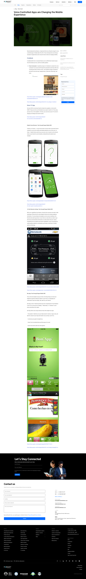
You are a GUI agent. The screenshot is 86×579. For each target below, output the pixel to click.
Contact (69, 553)
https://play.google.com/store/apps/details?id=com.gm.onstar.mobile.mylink (43, 286)
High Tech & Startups (55, 538)
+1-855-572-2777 (72, 530)
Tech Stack (69, 545)
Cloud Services (6, 544)
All (15, 5)
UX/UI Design (23, 532)
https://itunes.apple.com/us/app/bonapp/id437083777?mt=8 (39, 444)
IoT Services (6, 550)
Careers (69, 547)
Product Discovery (7, 534)
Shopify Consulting (24, 548)
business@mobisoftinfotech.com (61, 500)
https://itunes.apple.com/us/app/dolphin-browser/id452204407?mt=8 (41, 200)
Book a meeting (58, 496)
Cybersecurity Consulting (25, 540)
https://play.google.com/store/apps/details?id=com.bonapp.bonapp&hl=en (42, 447)
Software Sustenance (7, 540)
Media (34, 5)
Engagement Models (71, 551)
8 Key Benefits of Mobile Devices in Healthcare (66, 59)
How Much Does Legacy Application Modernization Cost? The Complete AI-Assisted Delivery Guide (67, 68)
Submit (68, 102)
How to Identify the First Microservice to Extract (67, 63)
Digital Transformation (7, 538)
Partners (69, 543)
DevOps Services (6, 548)
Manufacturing (54, 540)
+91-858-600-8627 (72, 532)
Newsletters (28, 5)
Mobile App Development (8, 542)
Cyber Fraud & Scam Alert (72, 555)
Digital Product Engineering (8, 532)
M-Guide (39, 5)
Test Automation (23, 534)
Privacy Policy (68, 98)
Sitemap (80, 569)
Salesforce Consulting (24, 544)
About (69, 539)
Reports (22, 5)
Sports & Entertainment (56, 534)
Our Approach (70, 541)
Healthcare (37, 534)
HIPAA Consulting (23, 542)
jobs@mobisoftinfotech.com (60, 507)
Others (37, 536)
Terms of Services (79, 567)
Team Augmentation (24, 538)
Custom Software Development (9, 536)
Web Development (7, 546)
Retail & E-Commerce (39, 532)
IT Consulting (23, 550)
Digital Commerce (24, 536)
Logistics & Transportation (56, 532)
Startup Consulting (24, 546)
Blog (18, 5)
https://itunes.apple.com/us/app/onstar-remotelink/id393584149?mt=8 (41, 290)
